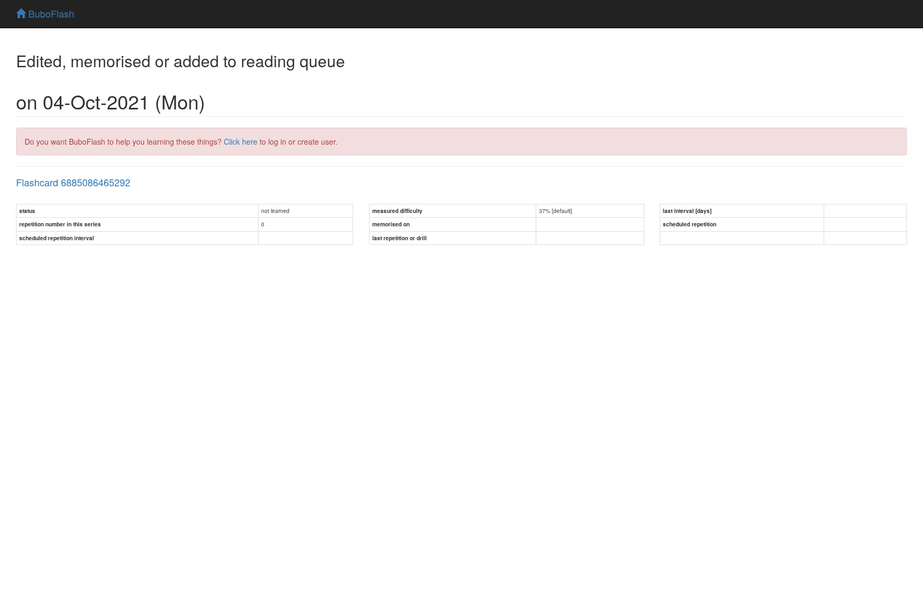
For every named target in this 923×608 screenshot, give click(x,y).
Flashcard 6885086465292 (73, 182)
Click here (240, 141)
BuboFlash (50, 13)
